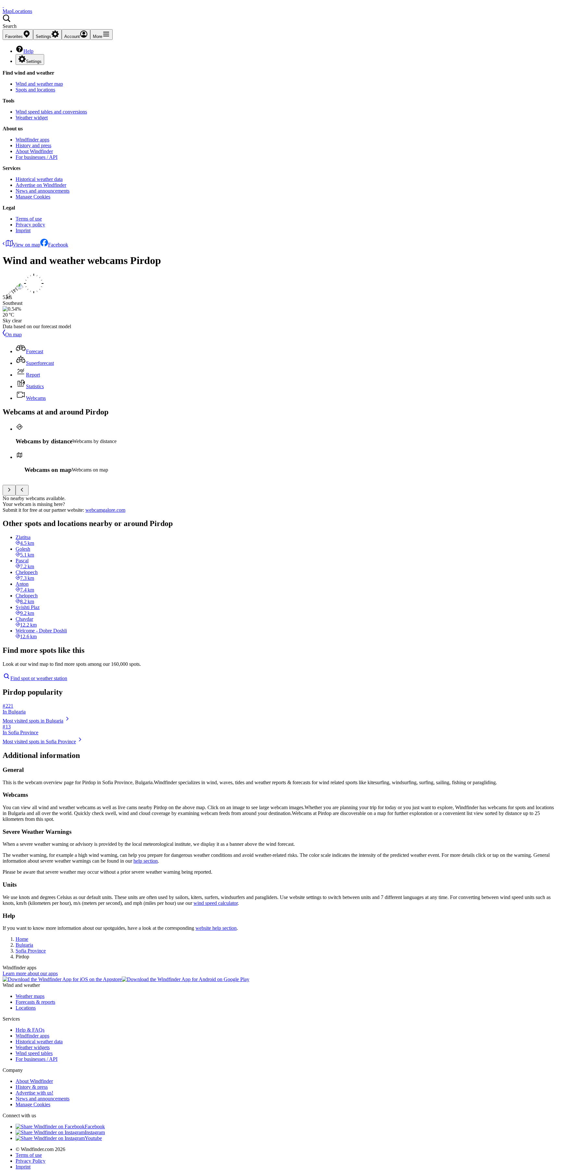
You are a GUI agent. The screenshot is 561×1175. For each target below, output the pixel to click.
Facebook (58, 244)
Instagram (95, 1132)
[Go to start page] (3, 5)
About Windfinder (34, 151)
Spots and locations (35, 89)
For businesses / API (36, 157)
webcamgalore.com (105, 510)
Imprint (23, 230)
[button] (280, 21)
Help (28, 51)
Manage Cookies (33, 196)
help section (145, 861)
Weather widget (32, 117)
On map (13, 334)
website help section (216, 928)
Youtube (93, 1138)
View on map (26, 244)
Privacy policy (30, 224)
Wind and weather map (39, 84)
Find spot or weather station (38, 678)
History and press (33, 145)
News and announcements (42, 191)
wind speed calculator (215, 903)
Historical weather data (39, 179)
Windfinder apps (32, 139)
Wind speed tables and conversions (51, 111)
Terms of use (29, 219)
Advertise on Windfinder (41, 185)
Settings (34, 61)
